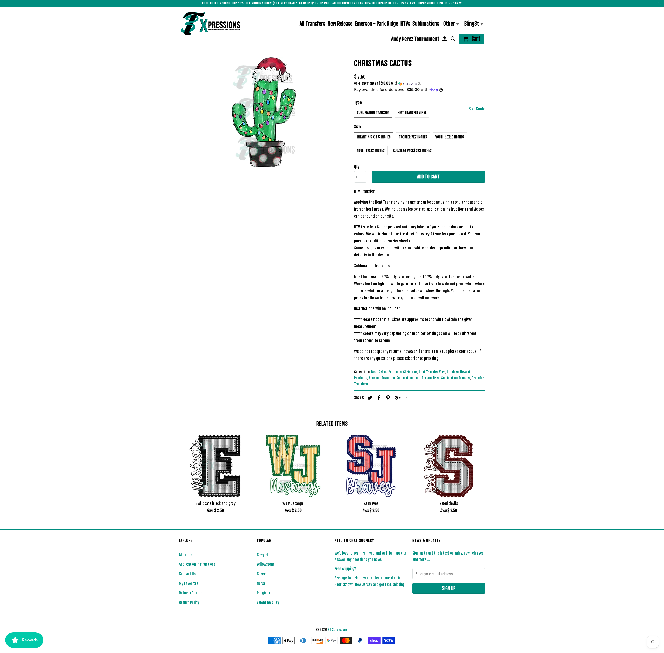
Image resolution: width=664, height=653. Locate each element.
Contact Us (187, 574)
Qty (356, 166)
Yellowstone (266, 564)
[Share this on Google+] (396, 397)
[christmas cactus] (264, 112)
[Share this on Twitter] (369, 397)
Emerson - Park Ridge (376, 24)
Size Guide (477, 108)
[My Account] (445, 40)
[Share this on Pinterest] (387, 397)
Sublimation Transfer (373, 113)
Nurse (261, 583)
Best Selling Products (386, 372)
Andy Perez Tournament (415, 39)
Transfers (361, 384)
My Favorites (188, 583)
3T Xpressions (337, 630)
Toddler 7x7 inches (413, 137)
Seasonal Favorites (382, 378)
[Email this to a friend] (405, 397)
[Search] (454, 40)
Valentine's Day (268, 602)
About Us (185, 554)
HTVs (405, 24)
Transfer (478, 378)
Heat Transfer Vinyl (412, 113)
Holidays (453, 372)
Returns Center (190, 593)
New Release (340, 24)
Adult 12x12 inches (371, 150)
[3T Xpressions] (215, 24)
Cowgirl (262, 554)
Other (451, 23)
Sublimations (425, 24)
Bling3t (473, 23)
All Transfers (312, 24)
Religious (263, 593)
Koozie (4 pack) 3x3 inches (412, 150)
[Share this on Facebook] (378, 397)
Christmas (410, 372)
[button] (419, 83)
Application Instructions (197, 564)
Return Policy (189, 602)
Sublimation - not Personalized (418, 378)
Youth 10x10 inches (449, 137)
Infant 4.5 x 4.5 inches (374, 137)
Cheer (261, 574)
